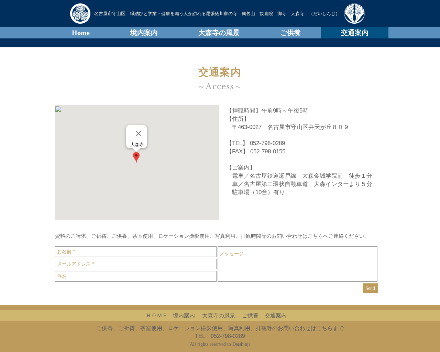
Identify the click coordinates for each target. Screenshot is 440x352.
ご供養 (250, 315)
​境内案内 (184, 315)
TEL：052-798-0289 (220, 336)
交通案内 (276, 315)
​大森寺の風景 (218, 315)
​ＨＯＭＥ (157, 315)
